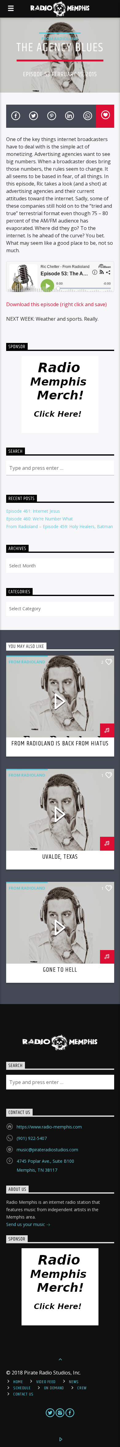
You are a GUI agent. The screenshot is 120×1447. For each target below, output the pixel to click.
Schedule (22, 1388)
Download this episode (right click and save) (56, 304)
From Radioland (60, 38)
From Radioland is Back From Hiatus (60, 744)
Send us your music (26, 1224)
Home (18, 1381)
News (74, 1381)
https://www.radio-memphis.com (49, 1127)
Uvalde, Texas (60, 857)
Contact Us (23, 1394)
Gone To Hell (60, 970)
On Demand (54, 1388)
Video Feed (46, 1381)
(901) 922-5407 (32, 1138)
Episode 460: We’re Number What (39, 519)
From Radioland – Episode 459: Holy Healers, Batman (59, 526)
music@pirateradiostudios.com (47, 1150)
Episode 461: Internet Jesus (33, 511)
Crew (82, 1388)
